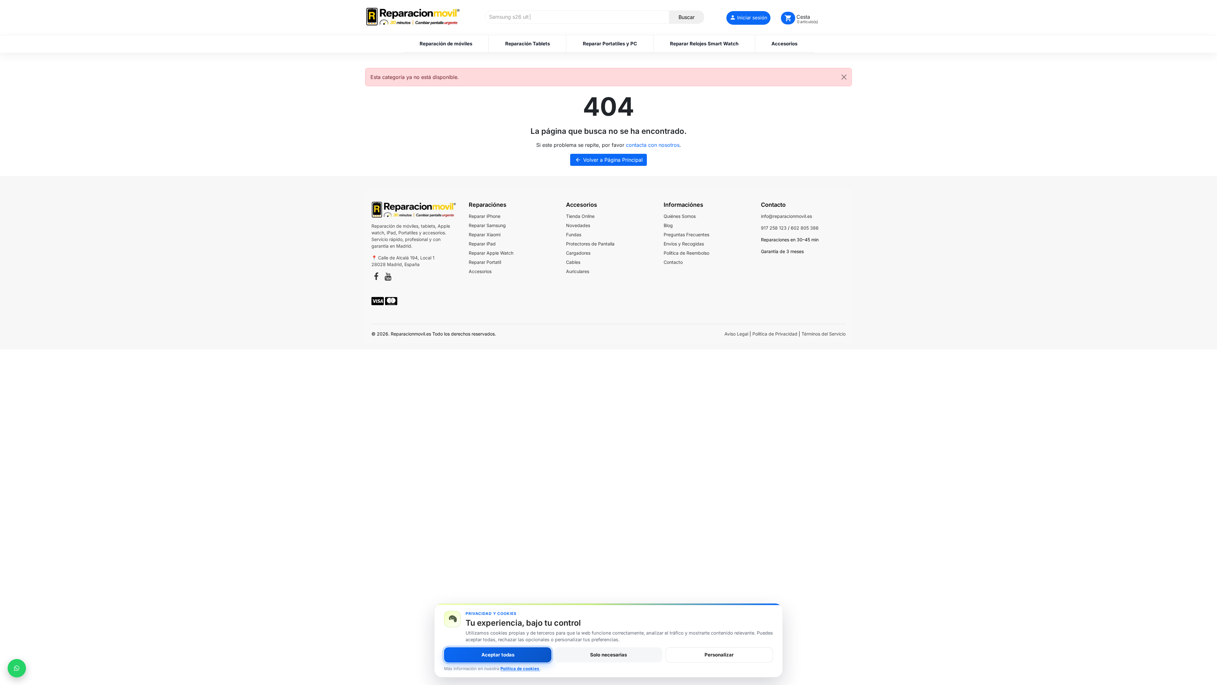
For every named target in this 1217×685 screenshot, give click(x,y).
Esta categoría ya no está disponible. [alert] (414, 77)
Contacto (673, 262)
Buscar (687, 17)
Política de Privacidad (774, 333)
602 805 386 (805, 228)
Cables (573, 262)
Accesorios (480, 271)
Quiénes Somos (680, 216)
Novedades (578, 225)
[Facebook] (376, 277)
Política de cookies (520, 668)
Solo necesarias (608, 655)
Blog (668, 225)
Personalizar (719, 655)
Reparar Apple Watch (491, 253)
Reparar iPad (482, 243)
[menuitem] (445, 43)
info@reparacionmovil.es (786, 216)
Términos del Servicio (824, 333)
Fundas (573, 234)
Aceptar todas (497, 655)
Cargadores (578, 253)
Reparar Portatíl (485, 262)
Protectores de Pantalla (590, 243)
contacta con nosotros (652, 145)
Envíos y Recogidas (684, 243)
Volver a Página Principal (609, 160)
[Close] (844, 77)
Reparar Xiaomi (484, 234)
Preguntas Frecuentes (686, 234)
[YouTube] (388, 277)
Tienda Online (580, 216)
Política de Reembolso (686, 253)
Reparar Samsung (487, 225)
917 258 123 (774, 228)
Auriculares (577, 271)
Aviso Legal (736, 333)
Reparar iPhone (484, 216)
